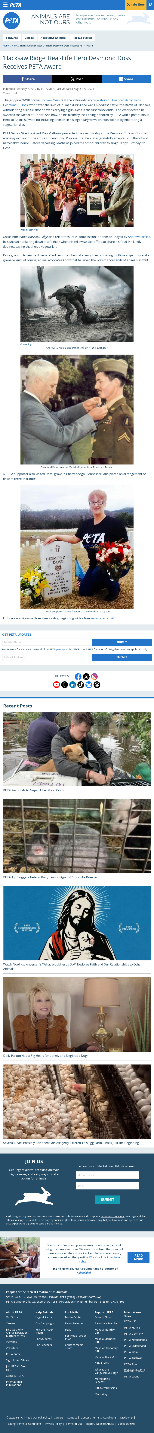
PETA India (131, 1352)
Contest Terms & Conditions (98, 1417)
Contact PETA (14, 1375)
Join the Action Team (44, 1331)
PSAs (68, 1329)
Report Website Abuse (100, 1423)
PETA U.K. (130, 1321)
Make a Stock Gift (106, 1357)
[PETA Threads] (97, 684)
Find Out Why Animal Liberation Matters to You (17, 1333)
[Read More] (77, 1257)
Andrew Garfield (139, 237)
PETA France (132, 1327)
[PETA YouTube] (56, 684)
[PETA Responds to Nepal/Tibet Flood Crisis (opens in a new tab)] (77, 753)
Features (12, 37)
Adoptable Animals (53, 37)
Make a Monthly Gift (105, 1331)
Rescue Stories (82, 37)
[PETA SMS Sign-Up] (64, 684)
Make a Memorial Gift (105, 1340)
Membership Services (102, 1380)
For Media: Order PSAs (75, 1337)
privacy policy (13, 1223)
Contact (72, 1417)
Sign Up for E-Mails (17, 1360)
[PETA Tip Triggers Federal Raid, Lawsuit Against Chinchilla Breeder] (77, 840)
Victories (11, 1342)
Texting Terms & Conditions (24, 1423)
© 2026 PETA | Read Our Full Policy (28, 1417)
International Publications (14, 1383)
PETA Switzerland (135, 1346)
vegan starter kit (102, 618)
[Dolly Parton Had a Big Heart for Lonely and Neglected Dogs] (77, 1019)
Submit (121, 642)
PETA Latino (132, 1376)
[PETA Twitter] (86, 676)
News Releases (74, 1323)
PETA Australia (133, 1358)
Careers (10, 1323)
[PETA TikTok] (80, 684)
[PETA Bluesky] (88, 684)
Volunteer (12, 1348)
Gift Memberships (106, 1388)
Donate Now (103, 1317)
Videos (29, 37)
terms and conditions (113, 1216)
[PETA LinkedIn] (72, 684)
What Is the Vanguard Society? (106, 1371)
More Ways (102, 1394)
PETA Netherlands (135, 1340)
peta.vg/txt (62, 649)
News (15, 45)
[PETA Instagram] (94, 676)
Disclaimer (126, 1417)
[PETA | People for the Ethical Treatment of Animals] (11, 20)
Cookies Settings (126, 1424)
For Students (43, 1339)
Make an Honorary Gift (106, 1349)
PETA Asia (130, 1364)
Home (6, 45)
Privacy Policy (53, 1423)
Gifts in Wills (102, 1363)
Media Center (73, 1317)
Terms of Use (74, 1423)
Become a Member (107, 1323)
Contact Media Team (74, 1346)
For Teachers (43, 1345)
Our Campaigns (45, 1323)
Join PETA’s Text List (16, 1367)
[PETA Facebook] (78, 676)
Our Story (12, 1317)
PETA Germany (133, 1333)
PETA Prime (13, 1354)
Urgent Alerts (43, 1317)
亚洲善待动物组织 (134, 1370)
